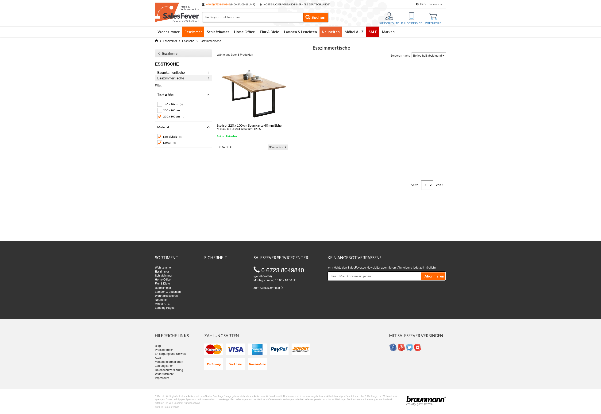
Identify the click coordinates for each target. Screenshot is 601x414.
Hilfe (423, 4)
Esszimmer (193, 32)
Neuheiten (331, 32)
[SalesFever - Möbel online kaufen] (176, 11)
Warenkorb (433, 23)
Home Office (244, 32)
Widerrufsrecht (164, 374)
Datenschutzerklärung (169, 370)
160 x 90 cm (173, 104)
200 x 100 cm (174, 110)
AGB (158, 357)
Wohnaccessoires (166, 295)
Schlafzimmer (218, 32)
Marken (388, 32)
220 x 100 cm (174, 116)
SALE (373, 32)
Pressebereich (164, 350)
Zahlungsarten (164, 365)
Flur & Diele (269, 32)
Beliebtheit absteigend (428, 55)
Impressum (436, 4)
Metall (169, 143)
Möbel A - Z (354, 32)
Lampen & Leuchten (300, 32)
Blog (158, 346)
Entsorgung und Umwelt (170, 353)
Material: (163, 127)
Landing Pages (164, 307)
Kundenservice (411, 23)
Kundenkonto (389, 23)
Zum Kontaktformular (267, 287)
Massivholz (172, 136)
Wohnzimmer (169, 32)
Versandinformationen (169, 361)
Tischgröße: (165, 95)
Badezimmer (163, 287)
